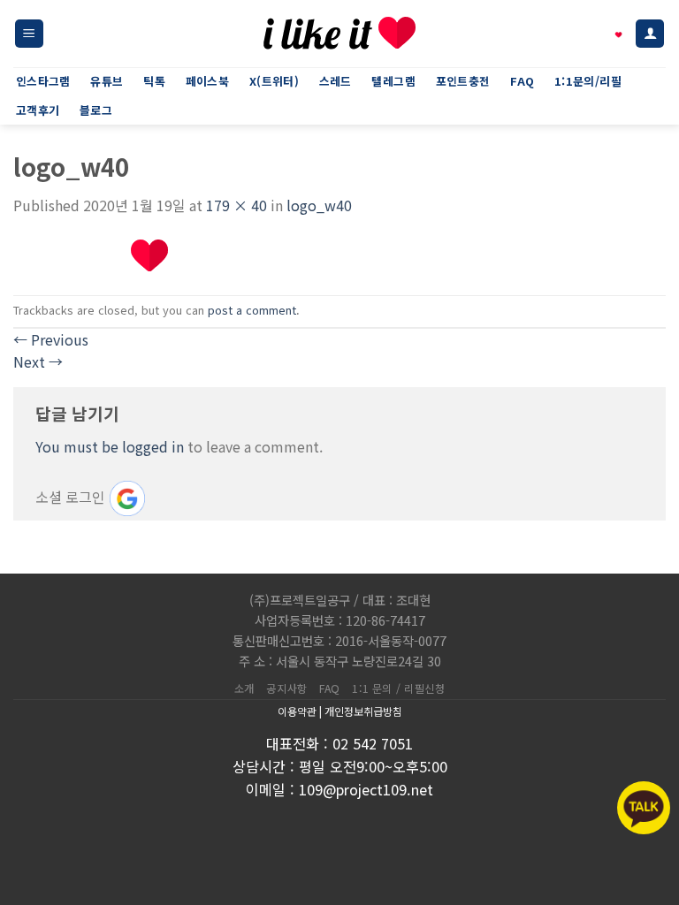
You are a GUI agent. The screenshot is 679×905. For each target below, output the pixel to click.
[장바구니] (608, 33)
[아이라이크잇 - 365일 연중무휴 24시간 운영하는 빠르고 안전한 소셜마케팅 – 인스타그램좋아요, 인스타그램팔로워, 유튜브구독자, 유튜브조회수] (339, 33)
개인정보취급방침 (363, 711)
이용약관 (297, 711)
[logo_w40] (92, 253)
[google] (127, 498)
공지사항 (286, 688)
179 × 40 (236, 205)
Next (38, 361)
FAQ (329, 688)
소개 (244, 688)
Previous (50, 339)
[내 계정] (650, 34)
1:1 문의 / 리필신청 (398, 688)
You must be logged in (109, 446)
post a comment (252, 309)
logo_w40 (319, 205)
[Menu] (29, 34)
